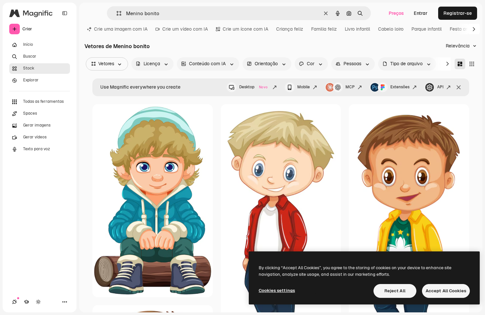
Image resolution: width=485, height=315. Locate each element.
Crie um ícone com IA (245, 29)
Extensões (399, 87)
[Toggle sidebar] (64, 13)
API (440, 87)
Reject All (394, 291)
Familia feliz (324, 29)
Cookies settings (277, 290)
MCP (350, 87)
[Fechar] (458, 87)
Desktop (253, 87)
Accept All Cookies (446, 291)
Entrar (421, 13)
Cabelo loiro (391, 29)
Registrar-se (457, 13)
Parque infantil (426, 29)
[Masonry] (460, 64)
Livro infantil (357, 29)
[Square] (472, 64)
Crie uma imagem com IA (120, 29)
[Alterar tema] (38, 302)
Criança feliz (289, 29)
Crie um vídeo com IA (185, 29)
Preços (396, 13)
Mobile (303, 87)
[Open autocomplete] (116, 13)
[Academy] (26, 302)
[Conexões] (14, 302)
